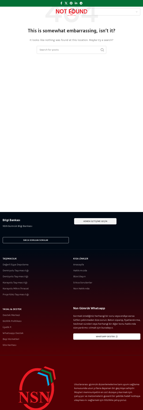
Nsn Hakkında (81, 288)
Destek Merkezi (11, 315)
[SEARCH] (102, 50)
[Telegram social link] (81, 3)
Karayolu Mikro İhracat (16, 288)
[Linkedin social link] (76, 3)
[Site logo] (71, 11)
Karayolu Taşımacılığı (15, 282)
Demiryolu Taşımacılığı (16, 270)
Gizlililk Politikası (12, 321)
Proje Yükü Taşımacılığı (16, 294)
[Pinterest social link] (71, 3)
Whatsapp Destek (13, 333)
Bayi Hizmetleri (11, 339)
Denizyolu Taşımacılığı (15, 276)
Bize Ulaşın (79, 276)
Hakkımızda (80, 270)
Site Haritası (10, 345)
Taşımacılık (10, 258)
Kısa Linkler (80, 258)
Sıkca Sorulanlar (82, 282)
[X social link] (66, 3)
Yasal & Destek (12, 309)
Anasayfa (78, 264)
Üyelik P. (7, 327)
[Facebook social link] (61, 3)
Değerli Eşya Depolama (15, 264)
